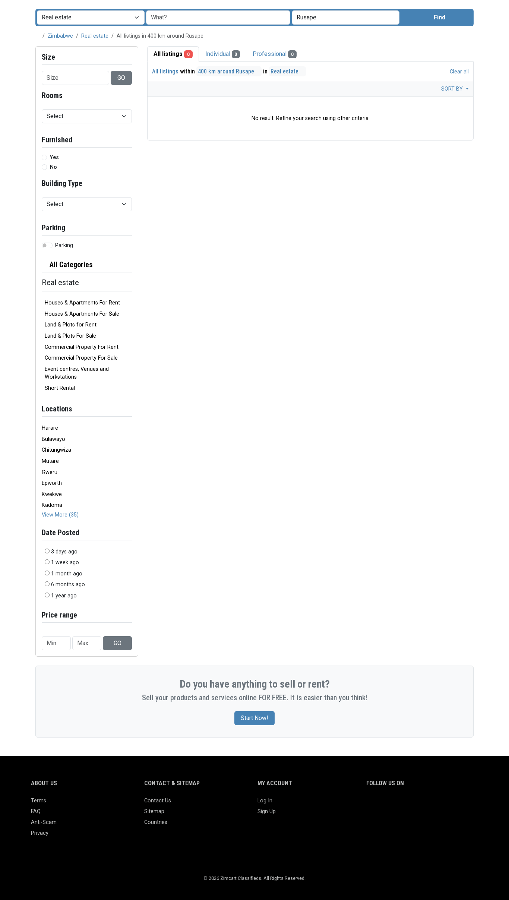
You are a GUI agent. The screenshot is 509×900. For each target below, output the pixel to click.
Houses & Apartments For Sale (82, 314)
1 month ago (66, 574)
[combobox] (345, 17)
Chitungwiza (56, 450)
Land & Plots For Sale (70, 336)
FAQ (36, 811)
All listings (172, 53)
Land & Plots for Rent (71, 325)
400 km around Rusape (227, 71)
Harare (50, 428)
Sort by (452, 89)
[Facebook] (371, 804)
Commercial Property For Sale (81, 358)
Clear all (458, 72)
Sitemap (154, 811)
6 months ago (68, 584)
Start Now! (254, 717)
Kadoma (52, 505)
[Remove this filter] (129, 264)
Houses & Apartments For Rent (82, 303)
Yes (54, 157)
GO (121, 77)
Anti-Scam (44, 822)
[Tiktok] (425, 804)
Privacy (39, 833)
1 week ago (65, 562)
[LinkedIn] (403, 804)
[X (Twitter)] (381, 804)
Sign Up (266, 811)
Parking (64, 245)
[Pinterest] (414, 804)
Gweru (49, 472)
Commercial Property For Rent (81, 347)
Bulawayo (53, 439)
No (53, 167)
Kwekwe (52, 494)
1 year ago (64, 596)
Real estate (94, 36)
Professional (273, 53)
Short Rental (60, 388)
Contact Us (157, 801)
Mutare (50, 461)
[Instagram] (392, 804)
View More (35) (60, 515)
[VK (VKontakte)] (457, 804)
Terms (38, 801)
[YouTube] (435, 804)
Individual (221, 53)
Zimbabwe (60, 36)
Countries (155, 822)
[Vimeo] (446, 804)
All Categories (70, 264)
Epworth (52, 483)
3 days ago (64, 552)
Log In (264, 801)
